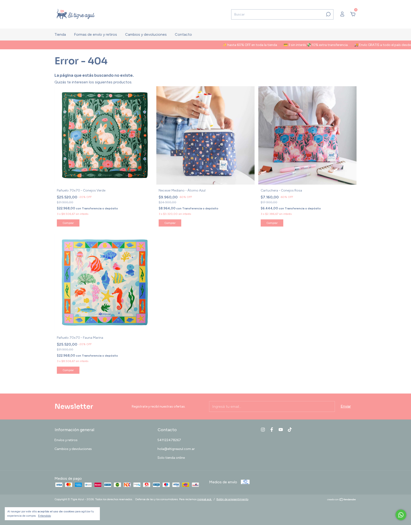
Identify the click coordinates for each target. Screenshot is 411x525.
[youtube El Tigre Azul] (281, 429)
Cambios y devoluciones (146, 34)
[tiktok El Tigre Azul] (290, 429)
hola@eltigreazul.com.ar (176, 449)
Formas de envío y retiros (95, 34)
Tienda (60, 34)
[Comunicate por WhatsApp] (401, 515)
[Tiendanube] (342, 500)
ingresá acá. (204, 499)
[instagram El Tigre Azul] (263, 429)
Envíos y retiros (66, 440)
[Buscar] (327, 14)
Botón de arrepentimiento (232, 499)
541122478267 (169, 440)
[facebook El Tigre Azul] (271, 429)
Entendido (44, 515)
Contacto (183, 34)
